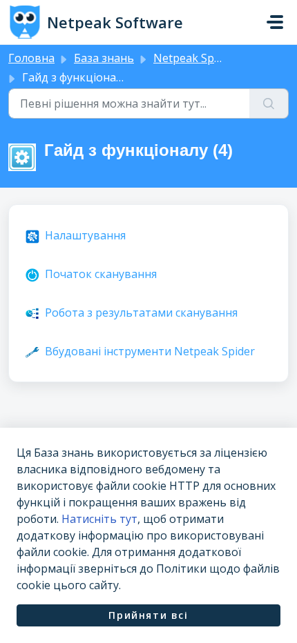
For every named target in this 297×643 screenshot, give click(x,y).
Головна (31, 58)
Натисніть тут (99, 518)
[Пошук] (269, 103)
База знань (104, 58)
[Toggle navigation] (275, 22)
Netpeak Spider (193, 58)
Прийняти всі (148, 615)
